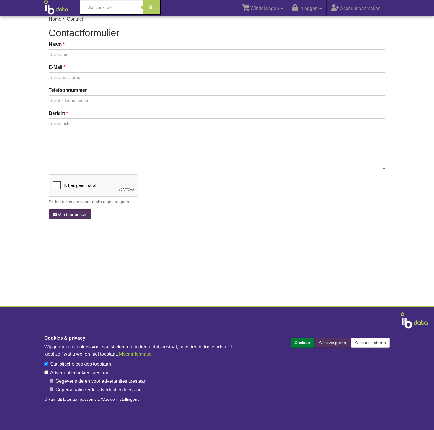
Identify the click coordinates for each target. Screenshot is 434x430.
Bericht (57, 113)
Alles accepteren (370, 342)
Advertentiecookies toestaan (80, 372)
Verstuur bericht (72, 214)
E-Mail (55, 67)
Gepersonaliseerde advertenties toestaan (99, 389)
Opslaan (302, 342)
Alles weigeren (332, 342)
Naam (55, 44)
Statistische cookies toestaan (80, 364)
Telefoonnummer (68, 90)
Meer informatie (135, 353)
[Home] (59, 7)
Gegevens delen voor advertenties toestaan (101, 381)
